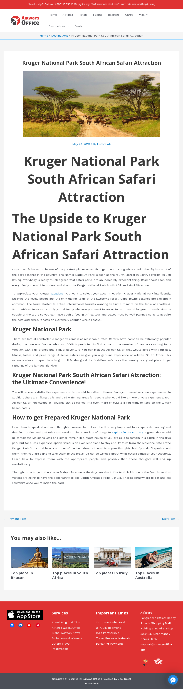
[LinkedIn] (20, 625)
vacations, (57, 293)
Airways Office (91, 678)
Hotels (83, 14)
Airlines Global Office (66, 627)
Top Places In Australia (147, 575)
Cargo (129, 14)
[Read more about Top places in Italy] (112, 557)
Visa (142, 14)
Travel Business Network (113, 638)
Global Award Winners (67, 638)
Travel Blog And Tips (66, 622)
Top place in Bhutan (22, 575)
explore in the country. (128, 432)
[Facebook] (12, 625)
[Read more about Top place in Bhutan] (29, 557)
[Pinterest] (38, 625)
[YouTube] (29, 625)
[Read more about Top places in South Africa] (70, 557)
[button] (146, 15)
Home (53, 14)
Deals (78, 26)
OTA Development (108, 627)
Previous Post (15, 518)
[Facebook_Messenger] (173, 680)
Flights (97, 14)
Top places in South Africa (70, 575)
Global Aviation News (66, 633)
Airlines (68, 14)
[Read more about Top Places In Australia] (153, 557)
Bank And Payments (109, 643)
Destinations (57, 26)
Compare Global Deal (110, 622)
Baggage (114, 14)
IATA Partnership (107, 633)
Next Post (170, 518)
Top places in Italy (110, 573)
